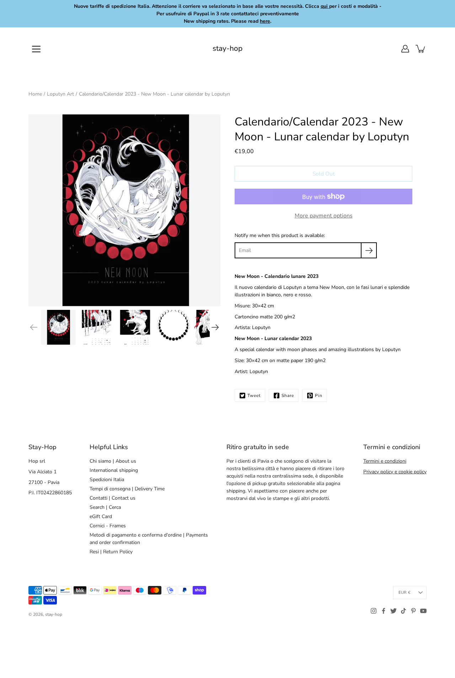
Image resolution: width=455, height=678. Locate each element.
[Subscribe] (369, 250)
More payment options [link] (324, 216)
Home (35, 94)
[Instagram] (373, 611)
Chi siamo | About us (113, 461)
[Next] (215, 327)
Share (288, 395)
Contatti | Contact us (112, 498)
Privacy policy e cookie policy (395, 471)
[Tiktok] (403, 611)
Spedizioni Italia (107, 479)
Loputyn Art (60, 94)
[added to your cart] (421, 48)
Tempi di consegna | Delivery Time (127, 488)
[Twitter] (393, 611)
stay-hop (227, 48)
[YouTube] (423, 611)
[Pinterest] (413, 611)
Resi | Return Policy (111, 551)
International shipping (114, 470)
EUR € (404, 592)
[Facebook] (383, 611)
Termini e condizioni (384, 461)
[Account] (405, 48)
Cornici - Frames (108, 525)
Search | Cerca (105, 507)
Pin (318, 395)
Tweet (254, 395)
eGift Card (101, 516)
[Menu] (36, 49)
